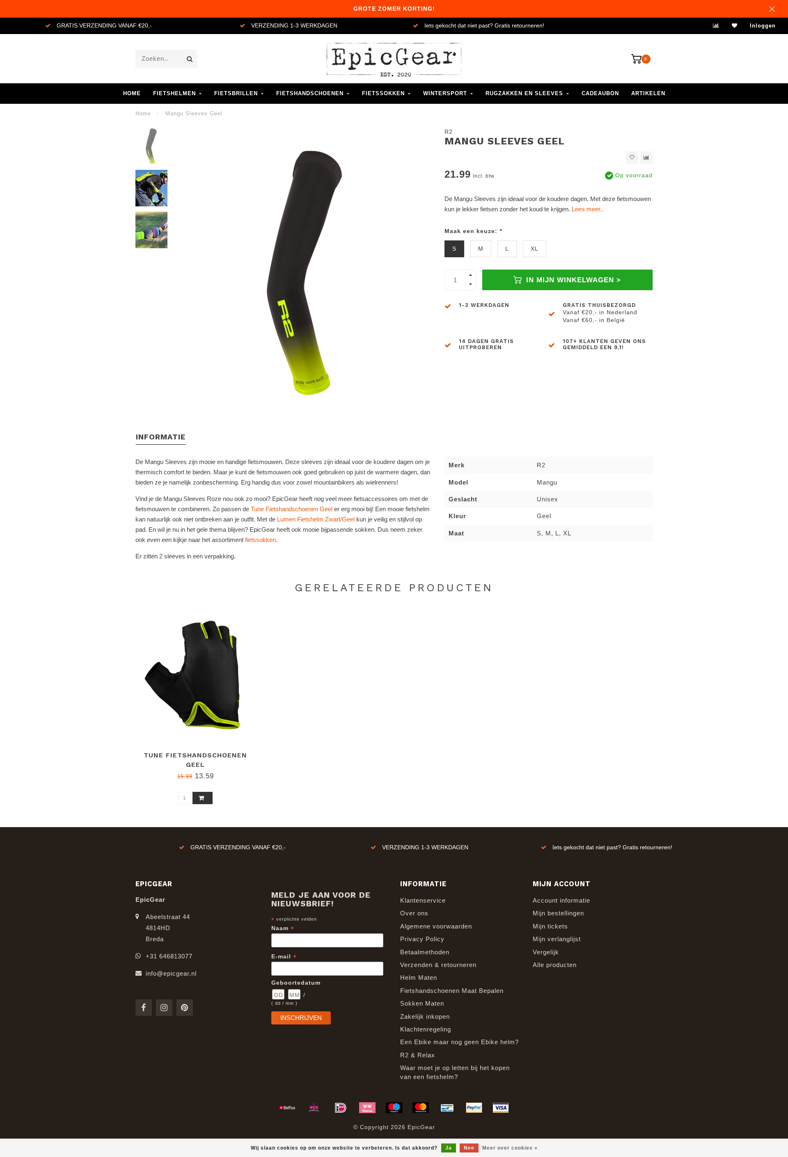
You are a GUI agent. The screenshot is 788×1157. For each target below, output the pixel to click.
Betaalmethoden (424, 952)
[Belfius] (287, 1108)
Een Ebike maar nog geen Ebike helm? (459, 1041)
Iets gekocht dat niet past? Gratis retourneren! (484, 26)
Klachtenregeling (425, 1029)
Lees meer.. (587, 209)
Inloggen (763, 26)
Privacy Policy (422, 938)
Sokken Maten (422, 1003)
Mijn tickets (550, 926)
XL (534, 249)
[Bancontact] (447, 1108)
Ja (448, 1148)
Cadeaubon (600, 93)
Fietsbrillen (236, 93)
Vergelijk (546, 952)
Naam (282, 928)
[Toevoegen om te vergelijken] (646, 157)
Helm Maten (418, 977)
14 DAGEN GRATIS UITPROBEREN (486, 344)
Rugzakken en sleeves (524, 93)
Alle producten (555, 964)
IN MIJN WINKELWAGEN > (572, 280)
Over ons (414, 913)
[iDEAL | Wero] (340, 1108)
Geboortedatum (296, 982)
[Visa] (500, 1108)
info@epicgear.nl (171, 973)
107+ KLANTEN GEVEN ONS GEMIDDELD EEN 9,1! (604, 344)
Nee (469, 1148)
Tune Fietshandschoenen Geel (291, 508)
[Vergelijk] (716, 26)
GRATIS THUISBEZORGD (599, 305)
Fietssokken (383, 93)
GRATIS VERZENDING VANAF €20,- (104, 26)
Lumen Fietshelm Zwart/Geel (316, 519)
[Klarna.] (367, 1108)
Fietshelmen (174, 93)
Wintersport (445, 93)
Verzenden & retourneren (438, 964)
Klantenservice (423, 900)
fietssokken (260, 539)
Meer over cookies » (510, 1148)
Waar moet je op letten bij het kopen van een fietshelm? (455, 1072)
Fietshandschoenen (310, 93)
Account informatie (561, 900)
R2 (448, 132)
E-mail (284, 956)
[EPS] (314, 1108)
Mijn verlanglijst (557, 938)
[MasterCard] (420, 1108)
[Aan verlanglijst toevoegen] (632, 157)
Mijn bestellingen (558, 913)
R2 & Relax (417, 1055)
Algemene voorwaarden (436, 926)
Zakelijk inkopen (425, 1016)
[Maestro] (394, 1108)
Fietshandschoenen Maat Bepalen (452, 990)
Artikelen (648, 93)
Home (132, 93)
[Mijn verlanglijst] (735, 26)
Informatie (161, 436)
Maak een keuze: (473, 231)
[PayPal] (474, 1108)
